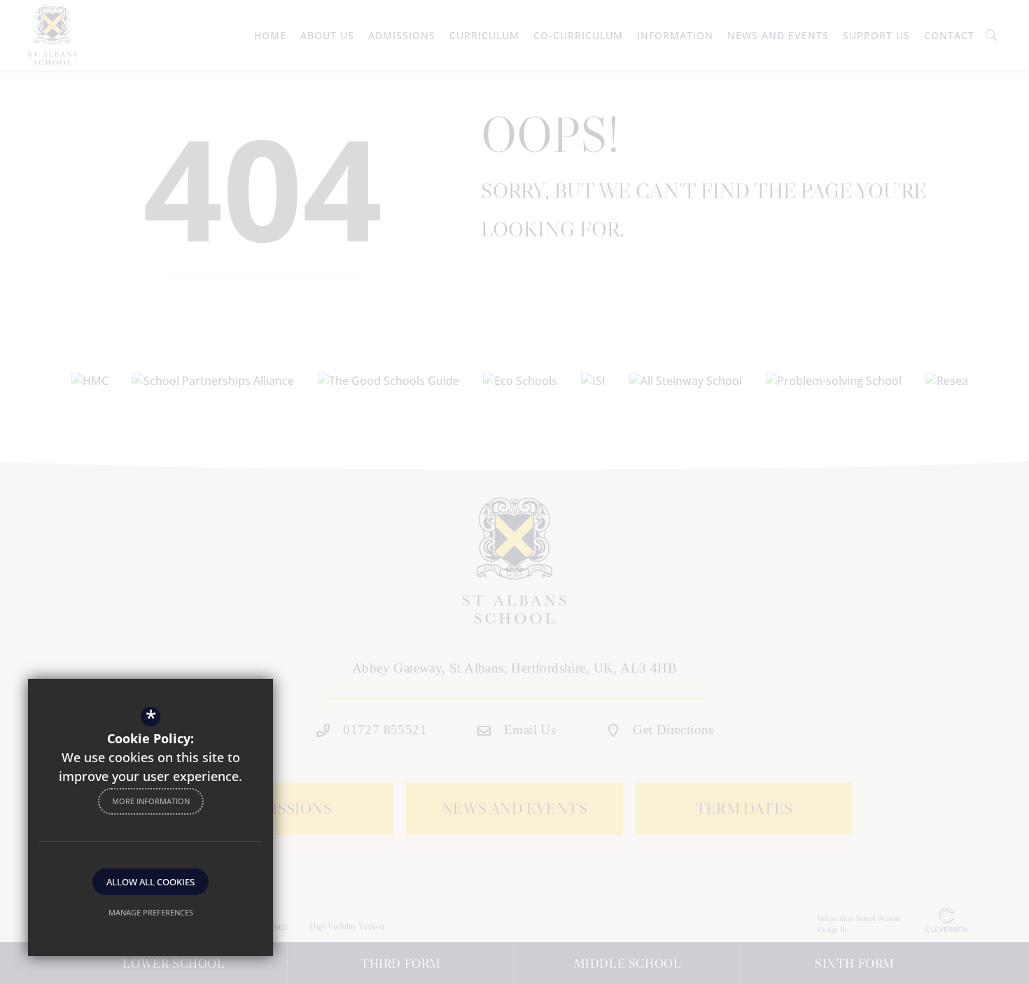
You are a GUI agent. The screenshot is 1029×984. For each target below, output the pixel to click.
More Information (151, 801)
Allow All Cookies (150, 882)
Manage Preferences (150, 912)
